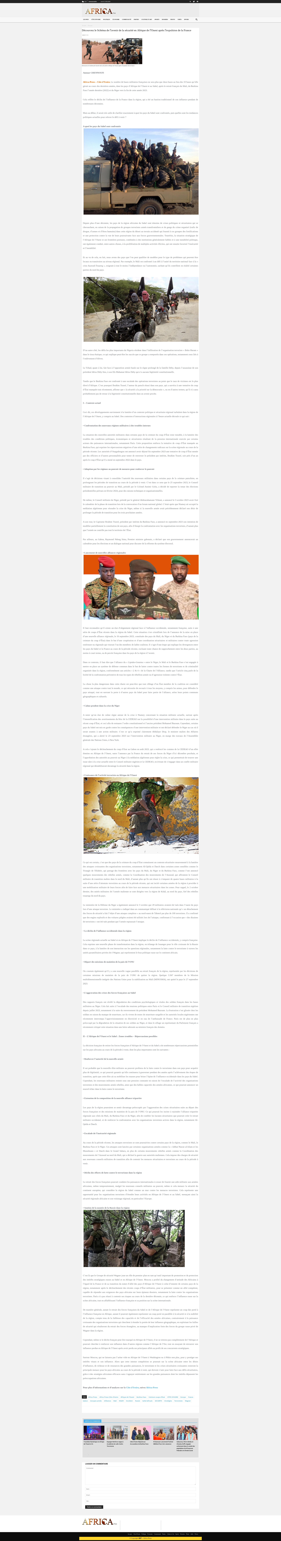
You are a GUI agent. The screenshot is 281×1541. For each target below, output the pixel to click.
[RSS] (190, 1)
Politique (106, 20)
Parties (136, 20)
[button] (196, 20)
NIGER (121, 1401)
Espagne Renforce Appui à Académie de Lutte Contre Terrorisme (115, 1444)
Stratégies (168, 1401)
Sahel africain (147, 1401)
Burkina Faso (141, 1397)
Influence (107, 1401)
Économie (116, 20)
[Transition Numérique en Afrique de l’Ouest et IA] (94, 1433)
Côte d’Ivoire (96, 20)
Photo (172, 20)
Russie (137, 1401)
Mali (115, 1401)
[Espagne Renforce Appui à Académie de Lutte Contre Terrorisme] (117, 1433)
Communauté (126, 20)
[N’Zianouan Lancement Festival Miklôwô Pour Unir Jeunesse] (163, 1433)
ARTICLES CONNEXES (92, 1421)
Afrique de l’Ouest (127, 1397)
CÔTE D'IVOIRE (172, 1397)
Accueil (84, 26)
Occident (129, 1401)
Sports (157, 20)
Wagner (188, 1401)
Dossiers (165, 20)
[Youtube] (197, 1)
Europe (183, 1397)
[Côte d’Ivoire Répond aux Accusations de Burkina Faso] (140, 1433)
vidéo (180, 20)
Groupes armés (96, 1401)
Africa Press (92, 1397)
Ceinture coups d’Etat (157, 1397)
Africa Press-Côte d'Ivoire (108, 1397)
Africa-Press (152, 1387)
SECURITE (158, 1401)
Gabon (85, 1401)
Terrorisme (178, 1401)
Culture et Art (146, 20)
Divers (186, 20)
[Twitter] (193, 1)
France (190, 1397)
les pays (86, 20)
